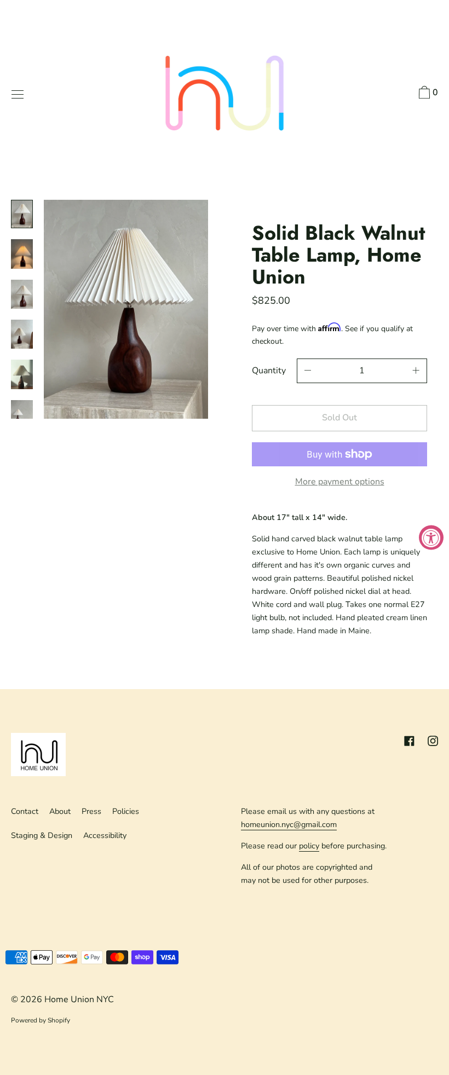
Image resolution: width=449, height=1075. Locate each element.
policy (309, 845)
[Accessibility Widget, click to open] (431, 537)
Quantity (269, 371)
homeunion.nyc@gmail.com (289, 824)
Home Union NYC (79, 999)
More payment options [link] (339, 482)
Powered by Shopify (40, 1020)
